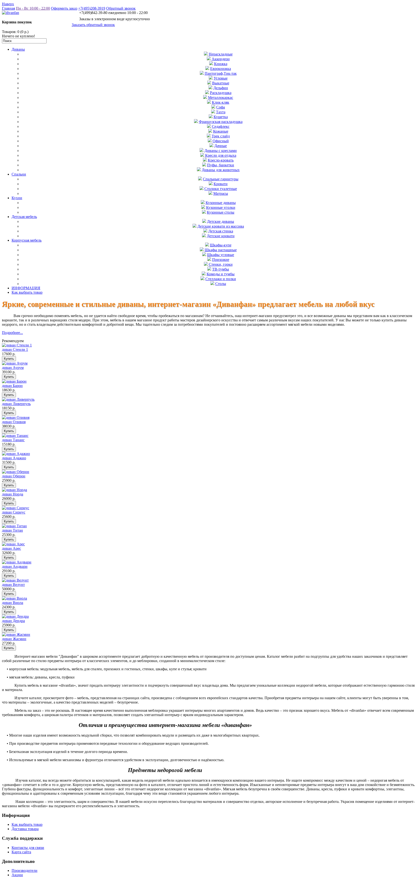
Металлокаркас (220, 97)
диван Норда (12, 494)
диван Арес (11, 548)
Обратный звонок (121, 8)
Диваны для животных (221, 170)
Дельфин (220, 88)
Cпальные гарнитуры (220, 179)
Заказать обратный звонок (93, 25)
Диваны (18, 49)
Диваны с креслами (220, 151)
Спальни (19, 174)
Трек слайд (221, 136)
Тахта (220, 112)
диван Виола (12, 603)
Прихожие (220, 260)
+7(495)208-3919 (91, 8)
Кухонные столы (220, 212)
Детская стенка (220, 231)
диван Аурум (13, 368)
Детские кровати (221, 236)
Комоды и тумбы (221, 274)
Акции (17, 875)
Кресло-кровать (221, 160)
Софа (220, 107)
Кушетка (221, 117)
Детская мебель (24, 217)
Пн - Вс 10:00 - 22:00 (33, 8)
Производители (24, 870)
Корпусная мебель (27, 240)
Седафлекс (220, 126)
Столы (220, 284)
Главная (8, 8)
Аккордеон (221, 59)
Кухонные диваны (221, 203)
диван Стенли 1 (15, 349)
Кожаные (220, 131)
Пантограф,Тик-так (221, 73)
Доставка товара (25, 829)
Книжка (220, 64)
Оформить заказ (64, 8)
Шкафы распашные (221, 250)
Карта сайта (21, 852)
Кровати (221, 184)
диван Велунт (13, 585)
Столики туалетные (220, 189)
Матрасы (220, 193)
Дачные (220, 146)
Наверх (8, 4)
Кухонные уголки (220, 207)
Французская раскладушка (221, 122)
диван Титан (12, 530)
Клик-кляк (220, 102)
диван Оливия (14, 422)
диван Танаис (13, 440)
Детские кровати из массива (220, 226)
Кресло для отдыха (220, 155)
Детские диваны (220, 221)
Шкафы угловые (220, 255)
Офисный (221, 141)
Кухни (17, 198)
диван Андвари (15, 566)
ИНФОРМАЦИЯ (26, 288)
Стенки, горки (221, 264)
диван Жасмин (14, 639)
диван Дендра (13, 621)
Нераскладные (221, 54)
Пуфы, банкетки (220, 165)
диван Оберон (13, 476)
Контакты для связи (28, 848)
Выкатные (220, 83)
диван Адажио (14, 458)
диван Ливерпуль (16, 404)
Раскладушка (220, 93)
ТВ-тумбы (220, 269)
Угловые (221, 78)
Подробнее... (12, 333)
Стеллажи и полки (220, 279)
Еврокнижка (220, 69)
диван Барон (12, 386)
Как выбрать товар (27, 292)
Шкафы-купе (220, 245)
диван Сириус (13, 512)
